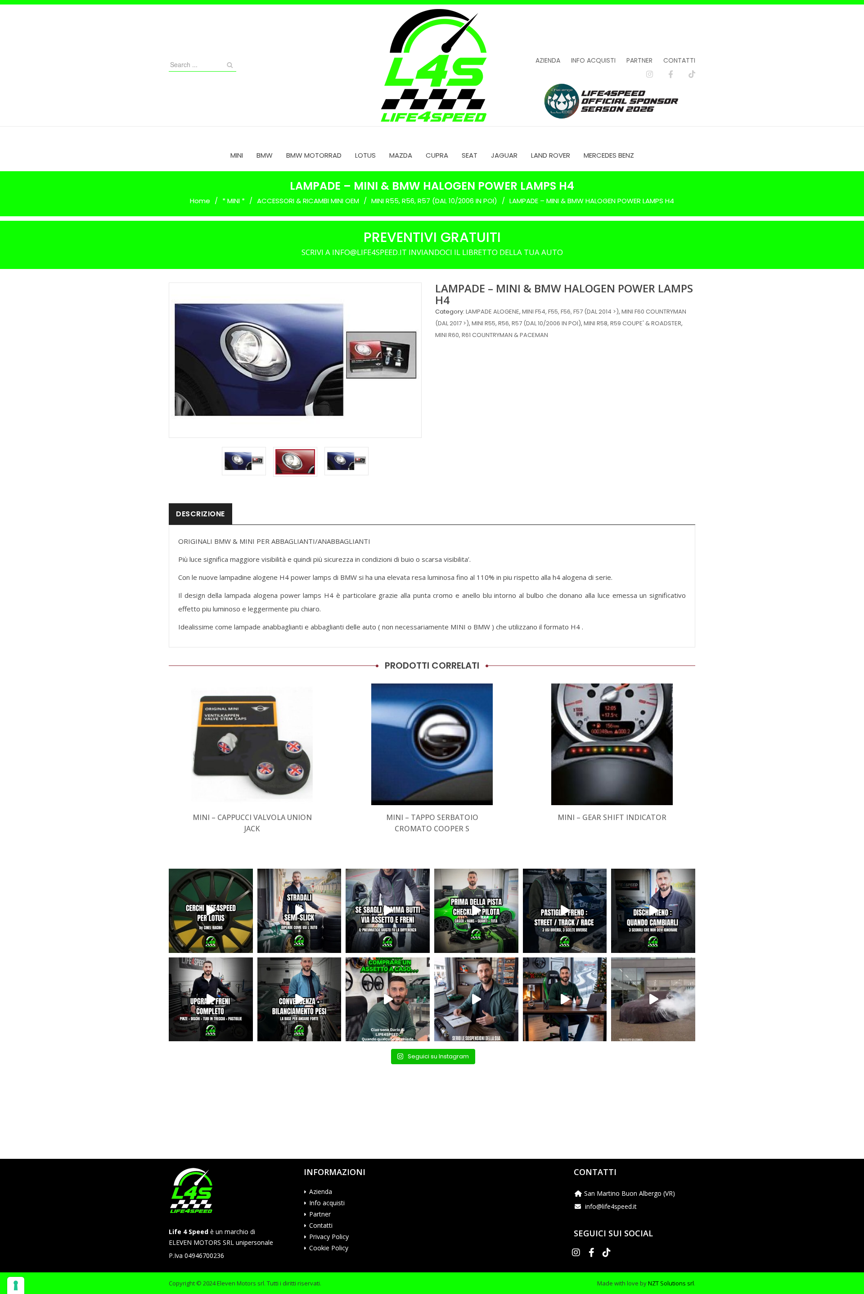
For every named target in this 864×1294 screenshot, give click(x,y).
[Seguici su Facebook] (670, 74)
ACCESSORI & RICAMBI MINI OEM (308, 200)
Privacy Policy (329, 1236)
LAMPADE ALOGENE (492, 311)
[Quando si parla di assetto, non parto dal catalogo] (388, 999)
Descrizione (200, 514)
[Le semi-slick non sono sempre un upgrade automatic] (299, 911)
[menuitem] (237, 155)
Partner (639, 60)
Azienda (548, 60)
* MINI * (233, 200)
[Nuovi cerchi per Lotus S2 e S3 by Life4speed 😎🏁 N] (211, 911)
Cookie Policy (328, 1248)
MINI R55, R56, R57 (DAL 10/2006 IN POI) (434, 200)
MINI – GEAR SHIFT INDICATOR (612, 817)
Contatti (679, 60)
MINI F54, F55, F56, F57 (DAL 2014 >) (570, 311)
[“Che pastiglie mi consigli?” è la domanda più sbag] (565, 911)
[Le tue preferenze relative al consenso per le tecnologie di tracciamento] (15, 1285)
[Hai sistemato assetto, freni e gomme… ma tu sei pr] (476, 911)
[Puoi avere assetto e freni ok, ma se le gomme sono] (388, 911)
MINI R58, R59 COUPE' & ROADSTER (632, 323)
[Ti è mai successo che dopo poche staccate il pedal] (653, 911)
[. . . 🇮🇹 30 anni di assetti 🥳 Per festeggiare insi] (653, 999)
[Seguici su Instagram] (649, 74)
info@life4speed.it (611, 1206)
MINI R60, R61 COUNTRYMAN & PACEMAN (491, 335)
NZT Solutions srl (671, 1283)
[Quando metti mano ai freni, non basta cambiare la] (211, 999)
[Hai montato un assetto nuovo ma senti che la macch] (299, 999)
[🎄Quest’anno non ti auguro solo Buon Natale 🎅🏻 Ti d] (565, 999)
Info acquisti (593, 60)
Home (200, 200)
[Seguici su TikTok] (691, 74)
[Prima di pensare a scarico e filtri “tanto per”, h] (476, 999)
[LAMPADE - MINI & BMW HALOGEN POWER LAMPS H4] (244, 461)
